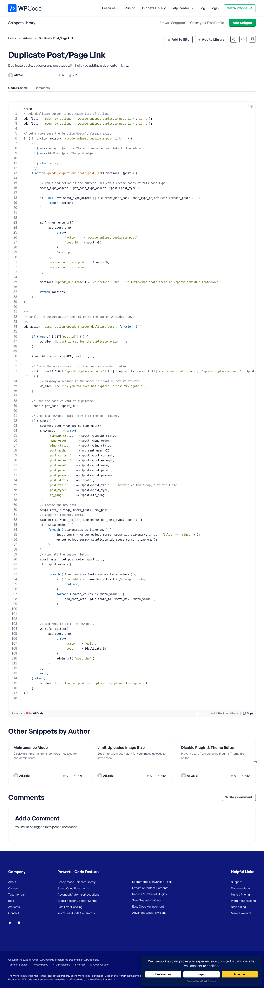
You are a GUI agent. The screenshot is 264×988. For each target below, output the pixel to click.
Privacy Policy (40, 964)
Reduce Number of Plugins (149, 894)
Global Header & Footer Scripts (77, 900)
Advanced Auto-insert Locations (78, 894)
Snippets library (21, 22)
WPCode (38, 713)
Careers (13, 888)
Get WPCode (237, 8)
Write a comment (238, 797)
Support (236, 882)
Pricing (130, 8)
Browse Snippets (172, 23)
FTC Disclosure (61, 964)
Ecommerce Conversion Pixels (152, 881)
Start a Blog (238, 907)
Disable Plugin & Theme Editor (208, 747)
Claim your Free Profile (207, 23)
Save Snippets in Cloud (147, 900)
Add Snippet (242, 23)
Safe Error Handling (70, 907)
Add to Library (213, 39)
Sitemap (80, 964)
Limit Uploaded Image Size (121, 747)
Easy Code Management (148, 906)
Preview (32, 767)
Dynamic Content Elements (150, 888)
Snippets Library (153, 8)
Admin (27, 38)
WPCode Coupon (99, 964)
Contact (13, 913)
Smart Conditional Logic (73, 888)
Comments (42, 88)
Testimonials (16, 894)
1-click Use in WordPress (224, 713)
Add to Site (180, 39)
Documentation (241, 888)
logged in (41, 827)
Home (12, 38)
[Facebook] (20, 922)
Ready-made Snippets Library (76, 882)
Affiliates (14, 907)
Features (109, 8)
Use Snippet (68, 767)
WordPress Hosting (243, 900)
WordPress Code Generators (76, 913)
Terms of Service (18, 964)
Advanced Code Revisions (149, 912)
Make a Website (241, 913)
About (12, 882)
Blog (201, 8)
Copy (250, 713)
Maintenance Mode (30, 747)
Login (214, 8)
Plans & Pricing (240, 894)
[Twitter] (11, 922)
